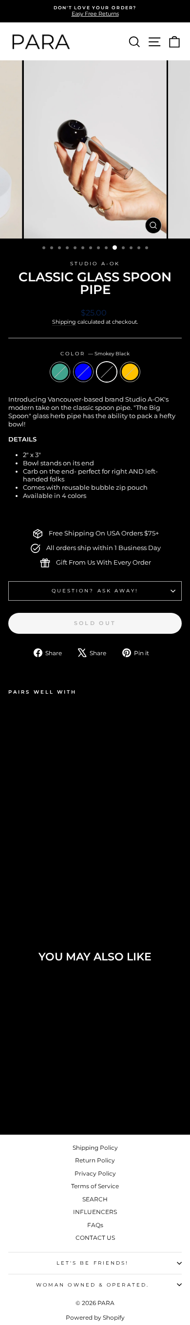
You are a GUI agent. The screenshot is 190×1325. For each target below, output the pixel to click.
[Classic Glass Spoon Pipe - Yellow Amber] (47, 882)
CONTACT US (95, 1237)
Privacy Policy (95, 1173)
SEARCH (95, 1199)
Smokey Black (106, 372)
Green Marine (60, 372)
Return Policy (95, 1160)
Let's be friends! (93, 1263)
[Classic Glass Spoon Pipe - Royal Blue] (25, 882)
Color (95, 353)
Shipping (64, 321)
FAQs (95, 1225)
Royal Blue (83, 372)
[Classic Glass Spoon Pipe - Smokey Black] (36, 882)
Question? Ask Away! (95, 591)
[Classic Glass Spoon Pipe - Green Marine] (14, 882)
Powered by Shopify (95, 1317)
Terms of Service (95, 1186)
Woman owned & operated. (92, 1285)
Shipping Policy (95, 1147)
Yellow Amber (130, 372)
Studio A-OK (95, 263)
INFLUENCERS (95, 1211)
